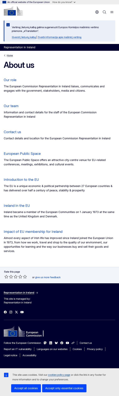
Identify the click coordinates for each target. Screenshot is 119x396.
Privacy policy (95, 349)
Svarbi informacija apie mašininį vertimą (59, 37)
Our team (11, 106)
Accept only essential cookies (64, 388)
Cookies (77, 349)
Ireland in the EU (17, 206)
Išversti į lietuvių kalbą (24, 37)
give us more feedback (48, 277)
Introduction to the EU (21, 180)
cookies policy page (59, 374)
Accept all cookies (26, 388)
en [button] (97, 12)
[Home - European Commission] (13, 10)
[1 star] (6, 277)
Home (10, 55)
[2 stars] (8, 277)
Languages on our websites (52, 349)
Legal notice (10, 355)
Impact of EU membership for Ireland (33, 232)
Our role (10, 80)
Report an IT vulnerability (18, 349)
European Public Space (22, 154)
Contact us (12, 132)
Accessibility (29, 355)
